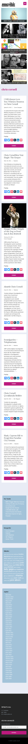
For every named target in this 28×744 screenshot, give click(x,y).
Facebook (5, 710)
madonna (20, 569)
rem (14, 575)
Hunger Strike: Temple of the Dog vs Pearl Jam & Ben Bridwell (14, 231)
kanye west (12, 565)
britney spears (7, 558)
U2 (8, 580)
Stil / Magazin (17, 399)
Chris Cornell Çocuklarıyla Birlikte (13, 394)
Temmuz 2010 (9, 658)
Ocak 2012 (9, 622)
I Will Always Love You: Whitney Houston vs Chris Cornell (14, 101)
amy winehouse (14, 554)
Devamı (14, 145)
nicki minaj (6, 573)
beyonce (7, 556)
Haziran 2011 (9, 636)
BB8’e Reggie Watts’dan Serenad (15, 502)
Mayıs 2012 (9, 614)
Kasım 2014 (9, 610)
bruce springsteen (14, 558)
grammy (22, 560)
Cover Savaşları (18, 107)
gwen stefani (7, 563)
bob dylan (21, 556)
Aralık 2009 (9, 672)
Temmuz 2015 (9, 597)
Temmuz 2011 (9, 634)
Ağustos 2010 (9, 656)
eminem (14, 560)
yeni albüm (15, 580)
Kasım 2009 (9, 674)
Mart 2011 (8, 642)
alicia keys (9, 554)
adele (5, 554)
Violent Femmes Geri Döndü (13, 511)
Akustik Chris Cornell (13, 287)
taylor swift (17, 578)
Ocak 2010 (9, 670)
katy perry (20, 565)
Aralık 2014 (9, 608)
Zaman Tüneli (9, 539)
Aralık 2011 (9, 624)
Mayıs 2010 (9, 662)
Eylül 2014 (9, 612)
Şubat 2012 (9, 620)
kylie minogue (17, 567)
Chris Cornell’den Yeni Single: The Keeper (13, 156)
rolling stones (7, 578)
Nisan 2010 (9, 664)
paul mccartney (17, 573)
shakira (11, 578)
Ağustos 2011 (9, 632)
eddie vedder (9, 560)
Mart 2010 (8, 666)
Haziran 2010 (9, 660)
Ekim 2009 (9, 676)
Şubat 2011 (9, 644)
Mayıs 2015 (9, 600)
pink (7, 575)
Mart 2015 (8, 603)
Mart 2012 (8, 618)
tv (7, 580)
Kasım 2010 (9, 650)
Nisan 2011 (9, 640)
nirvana (11, 573)
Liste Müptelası (10, 535)
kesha (5, 567)
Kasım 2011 (9, 626)
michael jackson (8, 571)
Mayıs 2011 (9, 638)
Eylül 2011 (8, 630)
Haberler (16, 160)
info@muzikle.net (7, 714)
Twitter (5, 712)
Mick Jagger (15, 571)
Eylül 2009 (9, 678)
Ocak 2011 (9, 646)
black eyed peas (15, 556)
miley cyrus (20, 571)
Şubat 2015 (9, 604)
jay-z (12, 563)
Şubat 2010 (9, 668)
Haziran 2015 (9, 598)
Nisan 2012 (9, 616)
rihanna (19, 575)
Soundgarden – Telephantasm (10, 341)
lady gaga (9, 569)
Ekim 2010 (9, 652)
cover (20, 558)
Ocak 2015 (9, 606)
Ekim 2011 (8, 628)
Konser (10, 567)
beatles (21, 554)
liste (15, 569)
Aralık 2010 (9, 648)
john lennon (16, 563)
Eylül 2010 (9, 654)
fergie (17, 560)
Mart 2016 (8, 594)
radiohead (11, 575)
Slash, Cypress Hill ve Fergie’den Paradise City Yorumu (13, 438)
